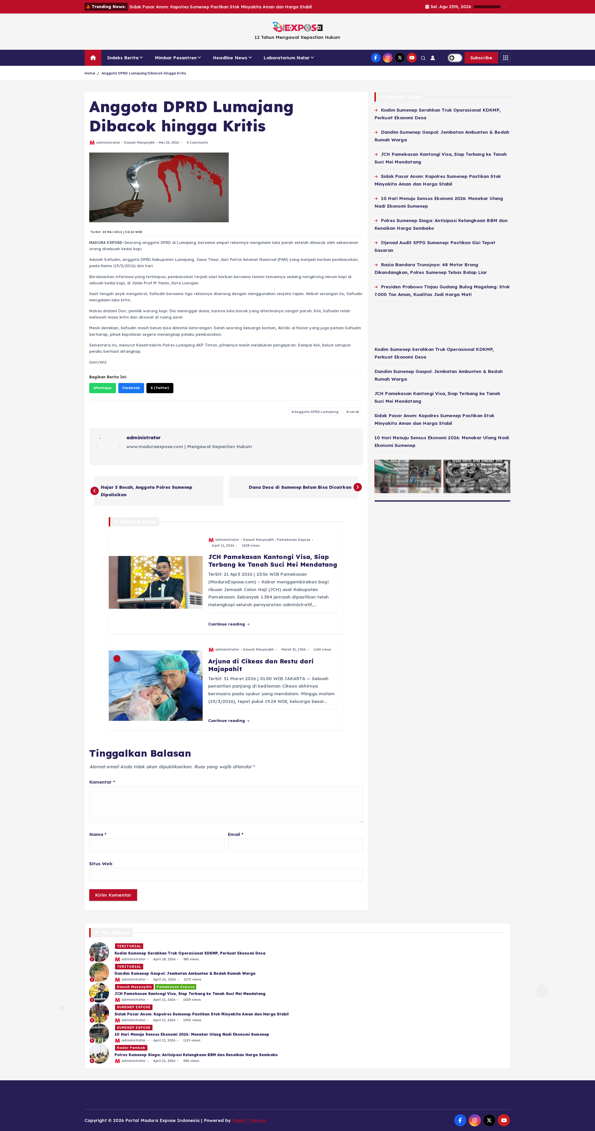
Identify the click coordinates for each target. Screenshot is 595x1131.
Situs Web (100, 863)
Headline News (230, 57)
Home (90, 73)
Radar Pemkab (131, 1048)
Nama (97, 834)
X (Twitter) (160, 388)
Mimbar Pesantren (176, 57)
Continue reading (227, 624)
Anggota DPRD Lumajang (316, 412)
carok (354, 412)
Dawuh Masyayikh (139, 142)
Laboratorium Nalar (286, 57)
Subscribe (481, 57)
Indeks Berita (123, 57)
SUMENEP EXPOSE (134, 1007)
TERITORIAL (129, 946)
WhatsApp (102, 388)
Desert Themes (249, 1120)
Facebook (131, 388)
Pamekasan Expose (293, 540)
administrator (108, 142)
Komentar (102, 782)
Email (235, 834)
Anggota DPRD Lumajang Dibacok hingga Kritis (144, 73)
